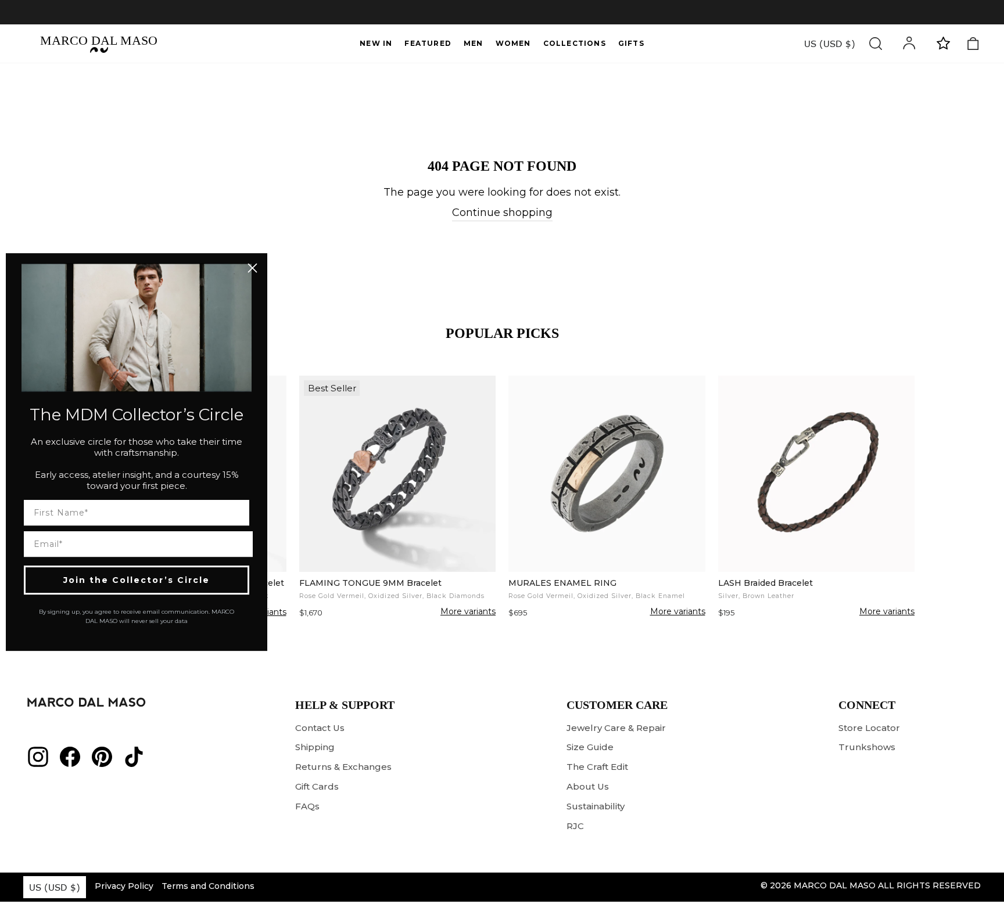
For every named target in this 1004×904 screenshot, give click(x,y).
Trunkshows (866, 746)
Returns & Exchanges (343, 766)
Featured (427, 43)
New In (376, 43)
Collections (574, 43)
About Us (587, 786)
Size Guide (590, 746)
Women (513, 43)
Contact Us (320, 727)
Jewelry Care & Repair (616, 727)
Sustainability (595, 806)
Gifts (631, 43)
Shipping (315, 746)
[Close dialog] (252, 268)
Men (473, 43)
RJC (575, 825)
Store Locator (869, 727)
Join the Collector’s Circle (136, 580)
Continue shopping (502, 212)
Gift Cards (317, 786)
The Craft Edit (597, 766)
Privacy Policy (124, 886)
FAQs (307, 806)
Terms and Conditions (208, 886)
